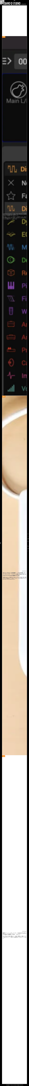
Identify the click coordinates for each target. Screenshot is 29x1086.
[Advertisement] (14, 20)
